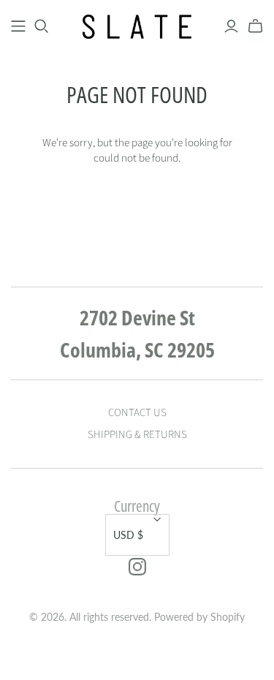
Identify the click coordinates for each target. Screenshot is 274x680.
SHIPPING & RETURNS (137, 434)
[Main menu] (18, 26)
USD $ (128, 535)
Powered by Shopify (199, 617)
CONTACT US (137, 412)
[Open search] (41, 26)
